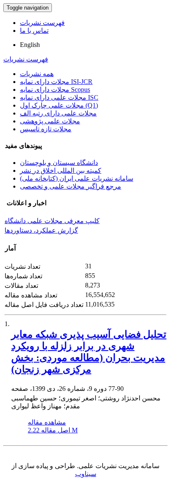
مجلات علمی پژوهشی (50, 121)
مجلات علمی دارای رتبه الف (58, 113)
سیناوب (85, 473)
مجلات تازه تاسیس (45, 129)
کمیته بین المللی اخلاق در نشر (60, 170)
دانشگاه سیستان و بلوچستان (59, 162)
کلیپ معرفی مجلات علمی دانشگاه (52, 220)
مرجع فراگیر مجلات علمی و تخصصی (70, 186)
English (30, 44)
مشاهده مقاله (47, 422)
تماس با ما (34, 30)
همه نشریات (37, 73)
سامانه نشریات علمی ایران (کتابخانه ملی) (76, 178)
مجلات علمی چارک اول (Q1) (59, 105)
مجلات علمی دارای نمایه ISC (59, 97)
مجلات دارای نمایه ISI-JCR (56, 81)
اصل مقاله (53, 430)
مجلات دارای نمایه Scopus (55, 89)
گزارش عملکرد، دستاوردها (41, 230)
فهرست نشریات (42, 22)
